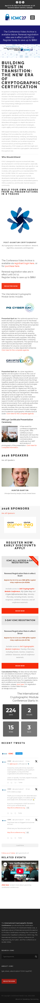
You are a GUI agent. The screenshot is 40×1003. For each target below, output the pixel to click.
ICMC (9, 761)
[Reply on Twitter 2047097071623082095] (8, 838)
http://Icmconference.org (16, 832)
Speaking (26, 999)
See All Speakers (8, 460)
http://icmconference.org (16, 808)
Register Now (35, 55)
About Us (18, 999)
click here (20, 684)
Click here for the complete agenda (15, 350)
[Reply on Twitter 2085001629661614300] (8, 782)
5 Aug (27, 761)
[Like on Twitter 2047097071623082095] (16, 838)
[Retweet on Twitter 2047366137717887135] (12, 813)
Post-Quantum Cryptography (20, 242)
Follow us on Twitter (8, 853)
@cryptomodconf (17, 761)
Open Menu (32, 17)
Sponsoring (34, 999)
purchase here (12, 266)
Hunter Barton (20, 490)
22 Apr (28, 819)
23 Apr (28, 789)
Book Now (20, 611)
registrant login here (24, 263)
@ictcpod (13, 764)
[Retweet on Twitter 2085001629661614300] (12, 782)
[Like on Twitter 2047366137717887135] (16, 813)
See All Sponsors (8, 513)
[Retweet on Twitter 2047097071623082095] (12, 838)
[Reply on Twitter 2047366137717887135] (8, 813)
